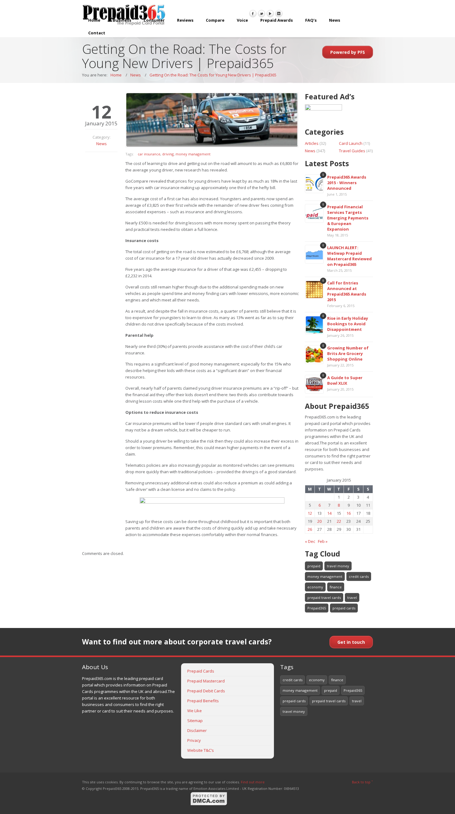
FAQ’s (311, 20)
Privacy (194, 740)
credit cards (359, 576)
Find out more (253, 782)
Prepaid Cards (200, 671)
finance (336, 587)
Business (122, 20)
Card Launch (350, 143)
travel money (338, 566)
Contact (96, 33)
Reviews (185, 20)
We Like (194, 710)
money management (193, 154)
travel (352, 597)
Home (94, 20)
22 (339, 521)
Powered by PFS (347, 52)
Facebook (252, 13)
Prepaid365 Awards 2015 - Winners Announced (346, 182)
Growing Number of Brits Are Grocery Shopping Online (348, 353)
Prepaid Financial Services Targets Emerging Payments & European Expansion (347, 218)
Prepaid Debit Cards (206, 691)
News (334, 20)
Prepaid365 (316, 608)
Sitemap (195, 720)
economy (315, 587)
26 (310, 529)
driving (168, 154)
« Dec (310, 541)
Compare (215, 20)
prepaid (313, 566)
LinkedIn (278, 13)
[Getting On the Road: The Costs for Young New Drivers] (212, 120)
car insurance (149, 154)
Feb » (322, 541)
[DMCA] (209, 804)
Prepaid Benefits (203, 701)
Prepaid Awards (276, 20)
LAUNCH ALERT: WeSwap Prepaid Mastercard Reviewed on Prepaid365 (349, 256)
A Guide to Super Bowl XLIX (344, 380)
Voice (242, 20)
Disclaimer (197, 730)
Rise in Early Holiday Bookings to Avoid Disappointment (347, 323)
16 (348, 513)
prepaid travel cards (324, 597)
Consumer (154, 20)
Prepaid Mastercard (206, 681)
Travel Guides (352, 151)
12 (310, 513)
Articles (311, 143)
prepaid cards (343, 608)
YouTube (270, 13)
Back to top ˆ (362, 782)
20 (319, 521)
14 (329, 513)
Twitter (261, 13)
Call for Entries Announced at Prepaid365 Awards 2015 (346, 291)
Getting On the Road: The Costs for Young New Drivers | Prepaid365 (213, 75)
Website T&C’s (200, 750)
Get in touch (351, 642)
